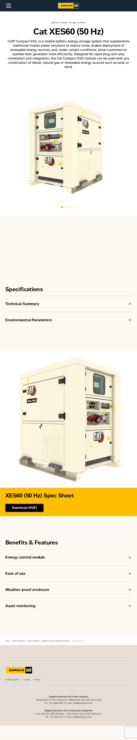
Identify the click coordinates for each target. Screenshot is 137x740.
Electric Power (34, 641)
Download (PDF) (24, 508)
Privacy (37, 680)
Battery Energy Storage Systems (56, 641)
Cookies (27, 680)
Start (7, 641)
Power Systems (18, 641)
